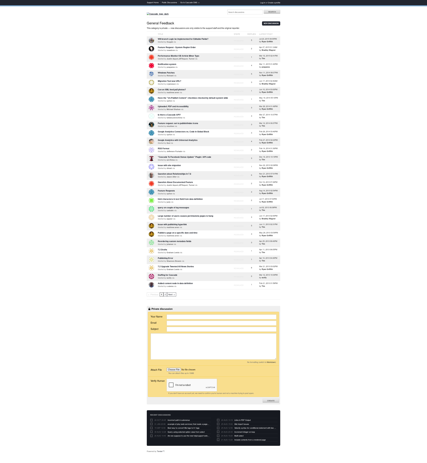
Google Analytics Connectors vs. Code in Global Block (183, 131)
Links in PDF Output (242, 420)
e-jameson (171, 84)
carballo (170, 210)
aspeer (169, 218)
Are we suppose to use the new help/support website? (188, 435)
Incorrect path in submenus (179, 420)
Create (271, 400)
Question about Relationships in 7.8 (174, 173)
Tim (263, 58)
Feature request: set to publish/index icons (178, 123)
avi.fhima (171, 160)
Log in (262, 2)
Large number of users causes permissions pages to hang (185, 215)
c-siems (170, 286)
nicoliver (170, 126)
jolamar (170, 244)
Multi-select (239, 435)
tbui (168, 143)
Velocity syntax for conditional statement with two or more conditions (255, 427)
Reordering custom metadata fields (174, 241)
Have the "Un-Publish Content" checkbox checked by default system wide (193, 97)
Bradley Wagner (269, 50)
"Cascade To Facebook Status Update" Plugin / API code (184, 156)
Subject (154, 328)
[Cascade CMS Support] (158, 13)
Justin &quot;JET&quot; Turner (180, 58)
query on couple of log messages (173, 207)
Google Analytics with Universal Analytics (177, 140)
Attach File (156, 369)
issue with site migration (169, 165)
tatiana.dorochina (174, 117)
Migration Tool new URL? (169, 80)
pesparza (171, 67)
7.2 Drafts (162, 249)
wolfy (169, 278)
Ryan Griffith (267, 41)
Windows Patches (166, 72)
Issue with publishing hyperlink (172, 224)
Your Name (156, 316)
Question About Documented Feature (175, 182)
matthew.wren (173, 92)
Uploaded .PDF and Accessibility (173, 106)
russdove (171, 50)
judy (168, 202)
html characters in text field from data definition (180, 198)
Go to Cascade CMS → (189, 2)
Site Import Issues (241, 424)
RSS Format (163, 148)
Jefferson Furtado (174, 151)
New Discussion (271, 23)
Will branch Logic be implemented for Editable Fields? (183, 38)
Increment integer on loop (244, 431)
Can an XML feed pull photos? (172, 89)
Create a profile (274, 2)
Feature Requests (166, 190)
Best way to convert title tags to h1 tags (183, 427)
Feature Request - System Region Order (177, 47)
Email (153, 322)
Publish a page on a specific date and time (177, 232)
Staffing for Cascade (167, 274)
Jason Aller (171, 176)
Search (272, 12)
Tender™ (160, 451)
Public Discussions (169, 2)
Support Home (153, 2)
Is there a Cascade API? (169, 114)
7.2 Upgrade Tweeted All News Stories (176, 266)
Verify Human (158, 380)
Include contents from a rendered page (250, 439)
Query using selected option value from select (186, 431)
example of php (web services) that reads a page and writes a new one (188, 424)
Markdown (271, 362)
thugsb (170, 42)
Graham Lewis (173, 252)
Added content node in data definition (175, 283)
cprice (169, 100)
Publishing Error (165, 258)
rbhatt (169, 168)
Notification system (167, 64)
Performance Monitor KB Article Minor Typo (178, 55)
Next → (171, 294)
